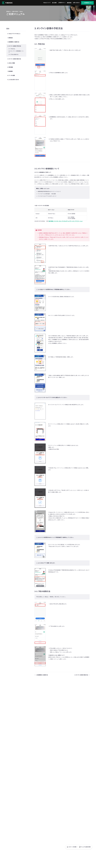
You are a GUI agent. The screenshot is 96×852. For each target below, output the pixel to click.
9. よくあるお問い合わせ (13, 79)
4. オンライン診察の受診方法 (14, 59)
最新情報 (69, 2)
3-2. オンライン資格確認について (16, 51)
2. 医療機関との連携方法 (13, 42)
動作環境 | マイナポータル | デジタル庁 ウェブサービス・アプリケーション (66, 221)
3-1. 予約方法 (12, 48)
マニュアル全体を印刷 (85, 846)
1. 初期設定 (10, 37)
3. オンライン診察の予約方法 (14, 46)
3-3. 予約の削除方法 (13, 54)
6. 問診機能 (10, 67)
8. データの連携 (11, 75)
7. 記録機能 (10, 71)
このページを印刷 (72, 846)
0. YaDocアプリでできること (13, 33)
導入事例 (54, 2)
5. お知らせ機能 (11, 63)
